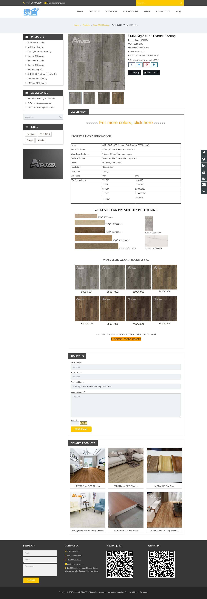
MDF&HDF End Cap (164, 486)
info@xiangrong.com (56, 3)
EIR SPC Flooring (35, 47)
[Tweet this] (139, 64)
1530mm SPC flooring (37, 78)
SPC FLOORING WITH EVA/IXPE (42, 74)
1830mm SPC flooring (37, 83)
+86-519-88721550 (34, 3)
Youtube (40, 140)
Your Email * (76, 372)
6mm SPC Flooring (36, 65)
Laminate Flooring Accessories (41, 107)
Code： (74, 420)
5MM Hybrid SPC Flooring (126, 486)
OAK (156, 60)
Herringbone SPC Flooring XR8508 (88, 530)
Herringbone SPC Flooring (39, 51)
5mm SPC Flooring (36, 60)
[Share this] (131, 64)
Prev (72, 62)
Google (29, 140)
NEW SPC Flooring (36, 42)
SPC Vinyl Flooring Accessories (41, 98)
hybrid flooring (139, 60)
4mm (149, 60)
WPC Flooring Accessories (39, 103)
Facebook (31, 134)
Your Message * (78, 392)
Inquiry (135, 72)
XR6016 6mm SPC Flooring (87, 486)
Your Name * (76, 363)
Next (121, 62)
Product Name (77, 382)
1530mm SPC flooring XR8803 (164, 530)
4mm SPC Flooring (36, 56)
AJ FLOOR (45, 134)
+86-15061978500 (74, 560)
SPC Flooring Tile (35, 69)
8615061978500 (73, 552)
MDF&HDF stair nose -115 (126, 530)
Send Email (152, 72)
